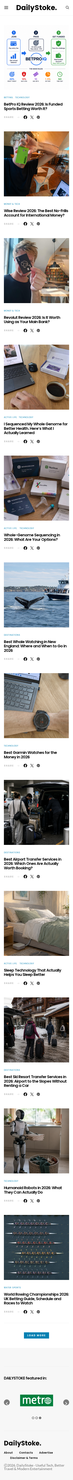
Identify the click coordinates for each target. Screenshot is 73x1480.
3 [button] (40, 1418)
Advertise (46, 1453)
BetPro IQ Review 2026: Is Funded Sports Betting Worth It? (33, 106)
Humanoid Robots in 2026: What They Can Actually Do (33, 1190)
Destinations (12, 635)
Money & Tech (12, 204)
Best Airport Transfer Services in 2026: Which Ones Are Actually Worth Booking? (32, 864)
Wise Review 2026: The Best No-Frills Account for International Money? (36, 213)
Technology (22, 97)
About (8, 1453)
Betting (8, 97)
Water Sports (12, 1287)
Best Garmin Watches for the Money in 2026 (30, 755)
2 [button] (36, 1418)
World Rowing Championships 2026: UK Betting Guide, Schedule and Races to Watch (36, 1299)
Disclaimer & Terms (24, 1458)
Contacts (26, 1453)
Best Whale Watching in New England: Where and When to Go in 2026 (35, 646)
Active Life (10, 417)
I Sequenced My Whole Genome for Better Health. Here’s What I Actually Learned (36, 428)
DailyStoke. (36, 8)
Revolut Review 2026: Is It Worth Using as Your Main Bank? (32, 320)
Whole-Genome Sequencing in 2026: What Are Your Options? (32, 537)
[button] (7, 1402)
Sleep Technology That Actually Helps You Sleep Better (32, 972)
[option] (36, 1400)
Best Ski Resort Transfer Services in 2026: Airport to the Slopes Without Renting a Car (35, 1081)
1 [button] (33, 1418)
